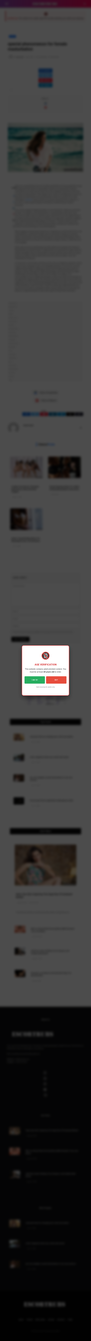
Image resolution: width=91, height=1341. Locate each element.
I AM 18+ (35, 680)
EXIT (56, 680)
